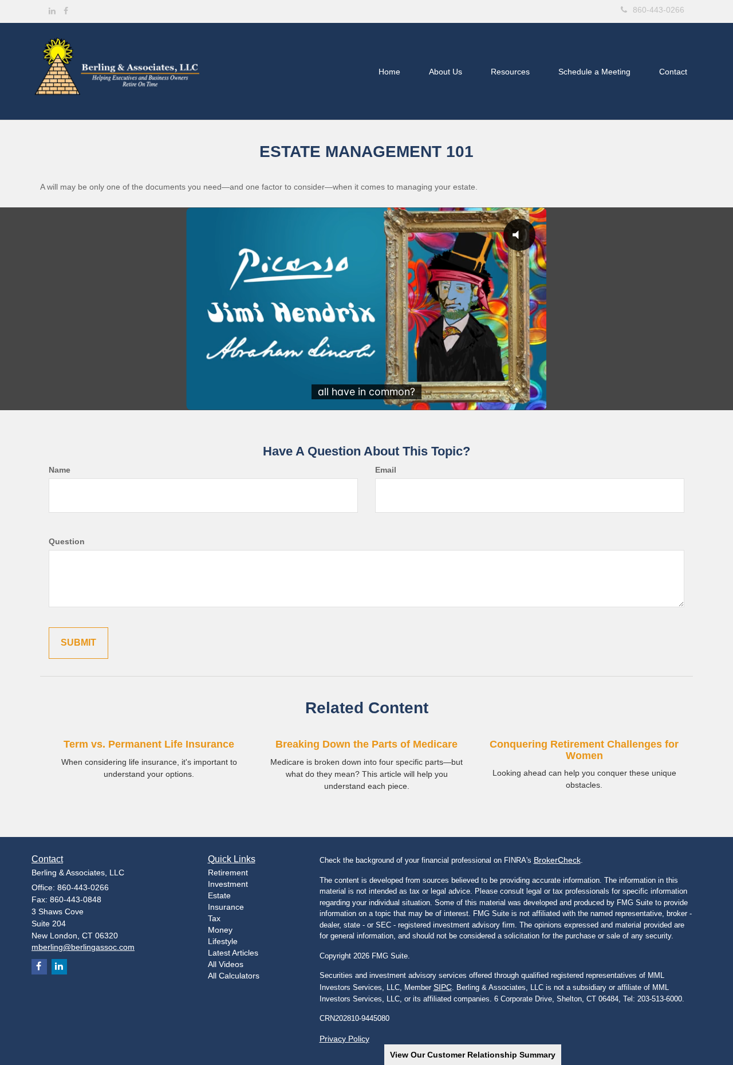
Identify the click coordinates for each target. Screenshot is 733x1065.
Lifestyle (223, 941)
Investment (228, 884)
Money (220, 929)
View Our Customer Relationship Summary (472, 1054)
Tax (214, 918)
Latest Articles (233, 952)
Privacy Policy (344, 1038)
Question (67, 541)
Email (385, 469)
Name (59, 469)
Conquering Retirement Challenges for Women (584, 749)
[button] (445, 72)
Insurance (226, 906)
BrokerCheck (557, 859)
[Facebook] (66, 11)
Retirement (228, 872)
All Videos (225, 964)
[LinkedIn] (52, 11)
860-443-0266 (658, 9)
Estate (219, 895)
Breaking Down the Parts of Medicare (366, 744)
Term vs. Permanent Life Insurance (149, 744)
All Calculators (233, 975)
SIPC (443, 987)
